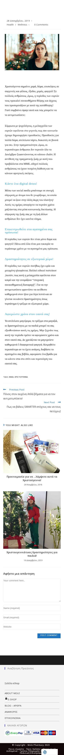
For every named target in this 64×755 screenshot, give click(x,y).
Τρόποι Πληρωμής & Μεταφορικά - (39, 751)
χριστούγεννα (21, 377)
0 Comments (41, 24)
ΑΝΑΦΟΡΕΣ (11, 711)
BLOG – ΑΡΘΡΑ (13, 705)
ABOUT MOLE (12, 693)
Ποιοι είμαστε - (17, 749)
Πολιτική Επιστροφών (32, 753)
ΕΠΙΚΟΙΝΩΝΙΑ (12, 717)
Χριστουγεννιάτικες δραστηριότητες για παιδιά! (32, 554)
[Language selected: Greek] (49, 752)
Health (10, 24)
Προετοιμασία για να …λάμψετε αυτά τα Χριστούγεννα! (32, 478)
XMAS (11, 377)
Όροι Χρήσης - (34, 749)
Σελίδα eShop (12, 683)
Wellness (22, 24)
